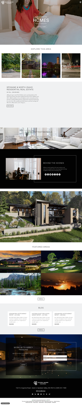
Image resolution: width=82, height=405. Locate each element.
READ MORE (11, 324)
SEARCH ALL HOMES (41, 26)
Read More (10, 105)
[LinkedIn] (48, 174)
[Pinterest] (53, 174)
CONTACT (23, 364)
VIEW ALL (41, 299)
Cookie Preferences (5, 403)
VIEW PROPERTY (75, 239)
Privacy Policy (35, 402)
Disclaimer (54, 402)
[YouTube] (50, 174)
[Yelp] (57, 174)
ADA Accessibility (48, 402)
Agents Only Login (29, 402)
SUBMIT (55, 362)
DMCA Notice (41, 402)
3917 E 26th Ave (40, 391)
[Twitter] (59, 174)
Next (80, 140)
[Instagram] (55, 174)
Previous (1, 140)
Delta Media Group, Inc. (48, 401)
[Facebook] (46, 174)
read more (66, 142)
